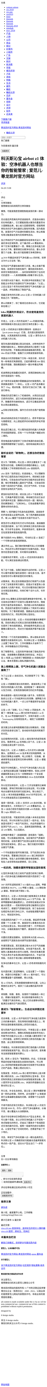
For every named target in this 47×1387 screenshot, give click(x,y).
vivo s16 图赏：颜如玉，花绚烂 (15, 1231)
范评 (8, 95)
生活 (8, 83)
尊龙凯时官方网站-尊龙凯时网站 (16, 127)
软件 (8, 111)
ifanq (8, 17)
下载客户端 (6, 119)
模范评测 (10, 71)
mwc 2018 (10, 30)
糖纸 (8, 89)
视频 (8, 102)
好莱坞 (9, 49)
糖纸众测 (10, 92)
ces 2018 (10, 10)
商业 (8, 43)
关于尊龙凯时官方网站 (11, 1265)
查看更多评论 (7, 1196)
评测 (8, 108)
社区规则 (26, 1265)
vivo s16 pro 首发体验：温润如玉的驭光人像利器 (23, 1228)
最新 (9, 1170)
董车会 (9, 99)
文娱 (8, 58)
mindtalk (9, 28)
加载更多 (5, 151)
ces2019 (9, 14)
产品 (8, 33)
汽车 (8, 74)
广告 (8, 55)
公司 (8, 40)
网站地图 (5, 1385)
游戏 (8, 77)
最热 (3, 1170)
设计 (8, 105)
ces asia (9, 12)
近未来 (9, 114)
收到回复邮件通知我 (13, 1182)
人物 (8, 37)
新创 (8, 61)
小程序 (9, 52)
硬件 (8, 86)
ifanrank (9, 19)
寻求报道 (5, 122)
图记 (8, 46)
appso (34, 1254)
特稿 (8, 80)
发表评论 (27, 1182)
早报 (8, 68)
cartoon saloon (12, 7)
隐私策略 (35, 1265)
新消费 (9, 64)
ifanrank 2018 (12, 26)
